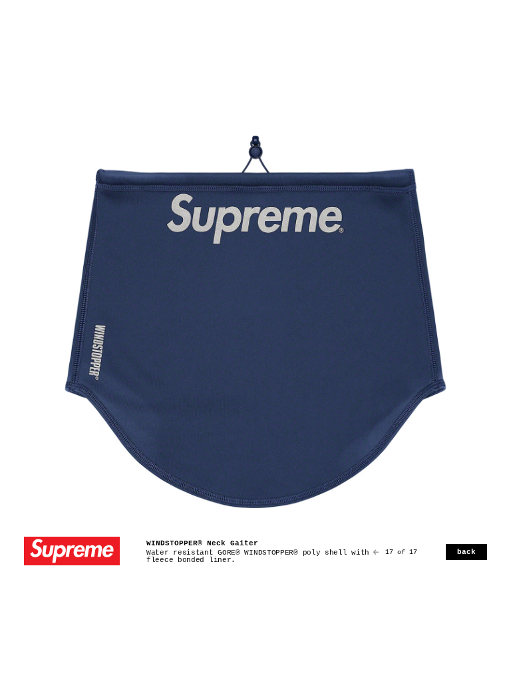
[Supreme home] (72, 552)
